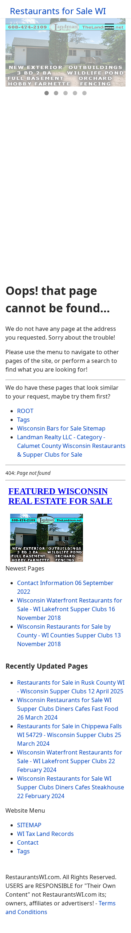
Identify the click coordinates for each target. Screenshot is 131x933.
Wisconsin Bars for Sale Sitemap (61, 428)
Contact (28, 842)
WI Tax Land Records (45, 834)
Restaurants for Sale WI (58, 11)
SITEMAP (29, 825)
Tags (23, 420)
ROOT (25, 411)
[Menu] (109, 26)
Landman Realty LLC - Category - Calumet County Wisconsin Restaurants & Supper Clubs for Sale (71, 446)
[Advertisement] (65, 208)
